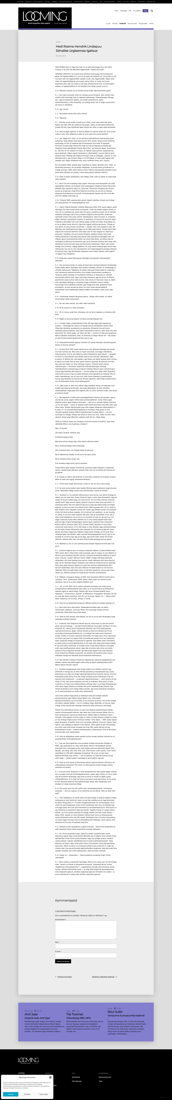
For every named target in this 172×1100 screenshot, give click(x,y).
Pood (116, 11)
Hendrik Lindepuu (88, 46)
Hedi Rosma (65, 46)
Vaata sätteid (43, 1094)
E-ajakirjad (123, 11)
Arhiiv (151, 23)
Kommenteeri (60, 920)
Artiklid (122, 23)
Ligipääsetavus (103, 1073)
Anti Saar (31, 1014)
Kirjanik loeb (29, 1011)
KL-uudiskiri (137, 11)
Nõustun (10, 1094)
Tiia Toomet (74, 1014)
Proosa (115, 23)
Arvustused (132, 23)
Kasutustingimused (105, 1077)
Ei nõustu (27, 1094)
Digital (164, 1097)
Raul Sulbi (115, 1011)
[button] (50, 1077)
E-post (58, 951)
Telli (130, 11)
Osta (73, 1073)
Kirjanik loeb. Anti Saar (37, 1018)
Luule (108, 23)
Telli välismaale (77, 1081)
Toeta (145, 11)
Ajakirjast (48, 1073)
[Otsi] (152, 11)
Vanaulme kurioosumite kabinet (126, 1015)
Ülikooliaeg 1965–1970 (78, 1018)
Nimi (57, 942)
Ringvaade (143, 23)
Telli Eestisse (76, 1077)
